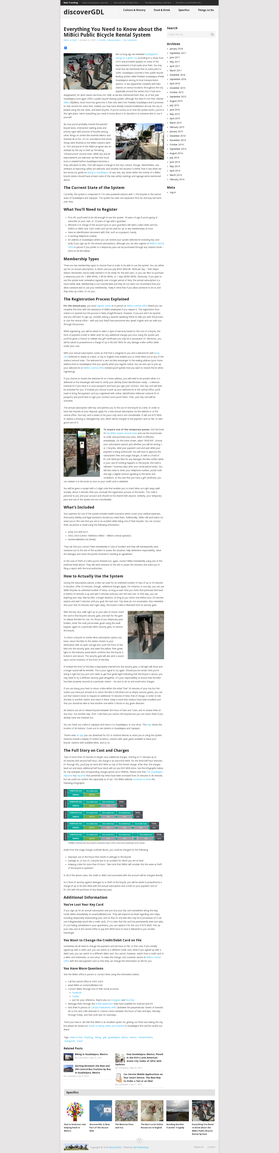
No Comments (130, 40)
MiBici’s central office (137, 305)
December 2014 (177, 136)
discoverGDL (84, 12)
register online (104, 305)
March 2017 (176, 70)
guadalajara (113, 1037)
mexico (132, 1037)
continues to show (142, 779)
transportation (145, 1037)
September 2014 (178, 149)
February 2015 (177, 127)
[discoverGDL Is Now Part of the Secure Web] (100, 1110)
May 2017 (175, 62)
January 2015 (176, 131)
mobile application (104, 1003)
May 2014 (175, 166)
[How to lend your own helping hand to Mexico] (75, 1110)
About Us (198, 1147)
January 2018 (176, 48)
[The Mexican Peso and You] (126, 1110)
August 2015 (176, 101)
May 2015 (175, 114)
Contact (211, 1147)
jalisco (124, 1037)
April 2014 (175, 170)
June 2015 (175, 109)
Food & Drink (162, 10)
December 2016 (177, 75)
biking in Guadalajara (97, 172)
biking (98, 1037)
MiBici (66, 102)
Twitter (75, 996)
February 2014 (177, 179)
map (149, 724)
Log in (173, 192)
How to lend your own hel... (95, 3)
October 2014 (176, 144)
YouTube (130, 1000)
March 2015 (176, 122)
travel (79, 1041)
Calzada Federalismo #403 (104, 1007)
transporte (69, 1041)
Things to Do (206, 10)
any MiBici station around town (121, 433)
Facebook (77, 992)
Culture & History (134, 10)
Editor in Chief (70, 40)
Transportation (114, 40)
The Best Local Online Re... (189, 3)
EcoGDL (102, 40)
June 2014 (175, 162)
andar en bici (76, 1037)
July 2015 (174, 105)
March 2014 (176, 175)
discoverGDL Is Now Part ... (127, 3)
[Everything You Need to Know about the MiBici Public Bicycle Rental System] (203, 1110)
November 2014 (178, 140)
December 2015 (177, 88)
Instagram (116, 1000)
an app (80, 735)
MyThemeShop (140, 1147)
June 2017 (175, 57)
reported (81, 775)
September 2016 (178, 79)
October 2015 (176, 92)
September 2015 (178, 96)
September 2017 (178, 53)
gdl (104, 1037)
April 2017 (175, 66)
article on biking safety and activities (106, 1026)
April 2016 (175, 83)
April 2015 (175, 118)
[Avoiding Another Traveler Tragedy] (177, 1110)
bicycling (88, 1037)
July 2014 (174, 157)
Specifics (183, 10)
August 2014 (176, 153)
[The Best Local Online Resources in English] (152, 1110)
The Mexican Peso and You (158, 3)
